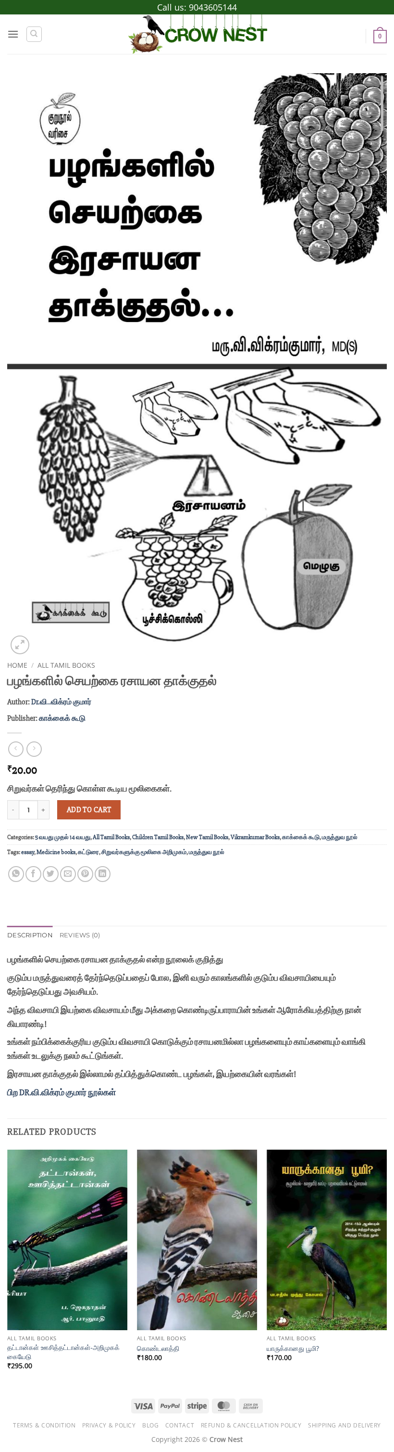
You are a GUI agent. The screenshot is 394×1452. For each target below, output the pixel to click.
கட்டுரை (88, 852)
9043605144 (213, 7)
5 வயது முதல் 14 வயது (62, 837)
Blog (150, 1425)
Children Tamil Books (158, 837)
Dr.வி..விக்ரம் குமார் (61, 702)
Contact (179, 1425)
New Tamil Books (207, 837)
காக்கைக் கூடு (62, 718)
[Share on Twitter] (51, 874)
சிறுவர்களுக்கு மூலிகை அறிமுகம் (143, 852)
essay (27, 852)
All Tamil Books (66, 665)
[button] (13, 34)
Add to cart (89, 810)
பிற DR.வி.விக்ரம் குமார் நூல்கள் (61, 1092)
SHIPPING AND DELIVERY (344, 1425)
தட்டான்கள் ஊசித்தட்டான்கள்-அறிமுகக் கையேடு (63, 1352)
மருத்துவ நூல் (339, 837)
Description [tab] (30, 935)
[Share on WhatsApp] (16, 874)
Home (17, 665)
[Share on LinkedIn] (103, 874)
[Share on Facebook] (33, 874)
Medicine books (56, 852)
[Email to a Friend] (68, 874)
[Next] (386, 1268)
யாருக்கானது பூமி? (293, 1348)
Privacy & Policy (109, 1425)
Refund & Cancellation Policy (251, 1425)
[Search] (34, 34)
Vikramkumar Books (255, 837)
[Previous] (7, 1268)
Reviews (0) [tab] (80, 935)
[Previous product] (33, 748)
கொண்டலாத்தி (158, 1348)
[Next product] (15, 748)
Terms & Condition (44, 1425)
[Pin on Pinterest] (85, 874)
